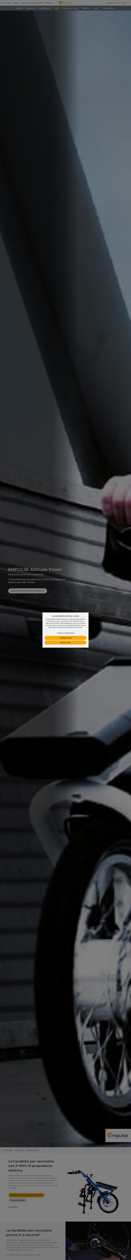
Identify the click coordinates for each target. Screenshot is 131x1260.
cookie (71, 619)
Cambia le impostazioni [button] (65, 633)
